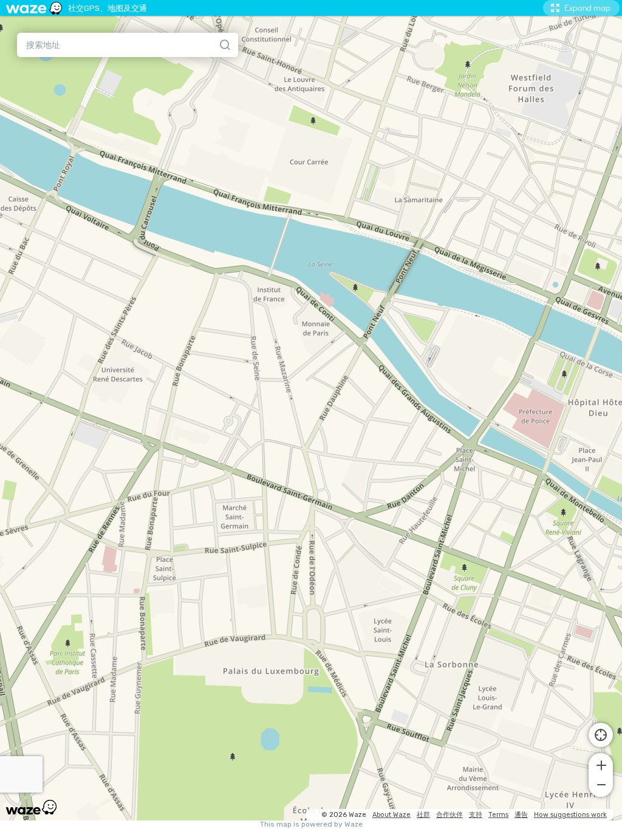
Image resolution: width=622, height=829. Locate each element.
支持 (475, 815)
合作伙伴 (449, 815)
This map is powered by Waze (311, 824)
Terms (498, 815)
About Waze (391, 815)
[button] (601, 764)
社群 (423, 815)
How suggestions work (570, 815)
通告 (521, 815)
